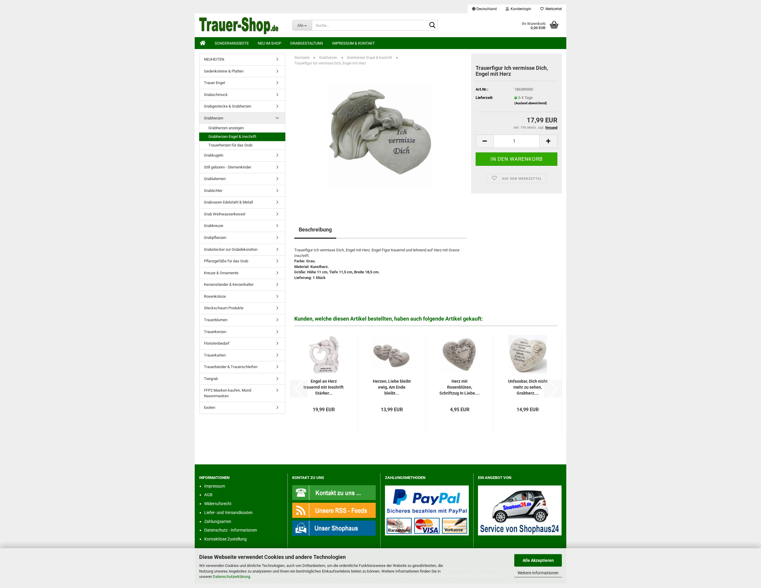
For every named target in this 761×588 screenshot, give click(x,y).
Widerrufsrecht (218, 503)
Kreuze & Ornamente (221, 273)
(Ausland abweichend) (530, 103)
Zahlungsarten (217, 521)
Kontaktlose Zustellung (225, 539)
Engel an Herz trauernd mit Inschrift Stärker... (324, 387)
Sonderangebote (232, 43)
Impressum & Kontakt (353, 43)
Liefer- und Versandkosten (228, 512)
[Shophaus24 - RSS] (334, 510)
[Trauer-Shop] (241, 25)
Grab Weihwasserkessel (224, 214)
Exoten (209, 407)
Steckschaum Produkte (223, 308)
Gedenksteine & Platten (223, 71)
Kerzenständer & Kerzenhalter (229, 284)
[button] (484, 8)
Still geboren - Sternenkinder (227, 167)
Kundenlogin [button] (520, 9)
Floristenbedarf (216, 343)
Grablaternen (215, 178)
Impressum (214, 486)
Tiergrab (211, 378)
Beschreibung (315, 229)
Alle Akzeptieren (538, 560)
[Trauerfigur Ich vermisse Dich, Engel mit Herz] (380, 137)
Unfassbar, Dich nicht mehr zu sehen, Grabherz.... (528, 387)
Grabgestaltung (306, 43)
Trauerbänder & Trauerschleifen (230, 367)
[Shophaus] (334, 528)
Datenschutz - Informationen (230, 530)
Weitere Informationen (538, 572)
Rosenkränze (215, 296)
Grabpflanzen (215, 237)
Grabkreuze (213, 225)
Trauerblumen (215, 320)
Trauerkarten (215, 355)
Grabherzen (213, 118)
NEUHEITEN (214, 59)
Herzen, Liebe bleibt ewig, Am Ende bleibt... (392, 387)
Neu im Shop (269, 43)
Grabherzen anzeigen (226, 128)
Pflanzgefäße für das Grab (226, 261)
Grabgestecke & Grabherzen (227, 106)
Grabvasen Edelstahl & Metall (228, 202)
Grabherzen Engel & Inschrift (232, 136)
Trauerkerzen (215, 332)
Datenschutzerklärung (231, 576)
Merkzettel (553, 9)
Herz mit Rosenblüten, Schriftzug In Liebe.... (459, 387)
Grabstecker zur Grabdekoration (230, 249)
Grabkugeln (213, 155)
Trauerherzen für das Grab (230, 145)
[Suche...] (432, 25)
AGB (208, 494)
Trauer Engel (214, 83)
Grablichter (213, 190)
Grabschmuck (216, 94)
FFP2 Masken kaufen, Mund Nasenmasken (227, 393)
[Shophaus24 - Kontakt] (334, 492)
